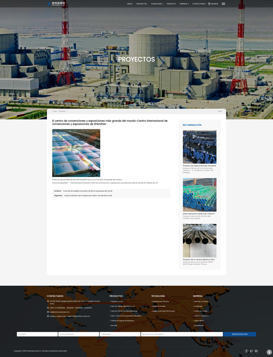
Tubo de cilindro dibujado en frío (123, 306)
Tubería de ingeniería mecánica (122, 320)
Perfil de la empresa (201, 301)
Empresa (197, 296)
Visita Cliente (199, 320)
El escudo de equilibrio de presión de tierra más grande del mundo (87, 191)
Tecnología (158, 296)
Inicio (55, 111)
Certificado (198, 306)
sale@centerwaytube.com (59, 312)
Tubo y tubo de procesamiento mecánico (126, 316)
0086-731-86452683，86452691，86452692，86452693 (71, 308)
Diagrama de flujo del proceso (163, 311)
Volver (220, 111)
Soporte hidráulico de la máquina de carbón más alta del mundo (88, 195)
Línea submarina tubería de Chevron (198, 213)
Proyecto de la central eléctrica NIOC (199, 259)
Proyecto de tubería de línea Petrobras (199, 165)
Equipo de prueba (158, 306)
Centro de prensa (200, 311)
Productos (116, 296)
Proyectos (62, 111)
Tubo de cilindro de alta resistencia (124, 311)
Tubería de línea (117, 301)
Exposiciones (198, 325)
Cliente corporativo (201, 316)
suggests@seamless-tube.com (78, 316)
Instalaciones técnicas (160, 301)
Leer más (114, 325)
